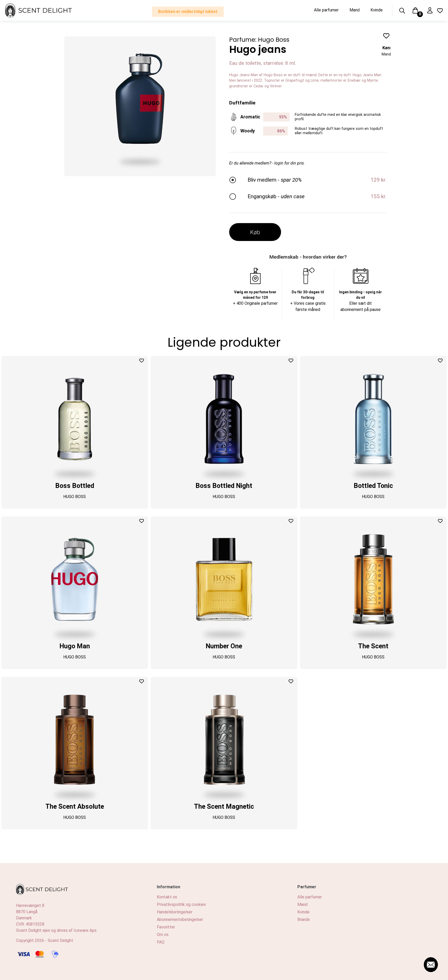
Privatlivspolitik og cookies (181, 904)
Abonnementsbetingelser (180, 919)
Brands (303, 919)
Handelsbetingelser (174, 912)
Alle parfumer (326, 10)
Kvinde (376, 10)
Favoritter (166, 927)
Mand (354, 10)
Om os (163, 934)
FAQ (160, 942)
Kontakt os (167, 896)
